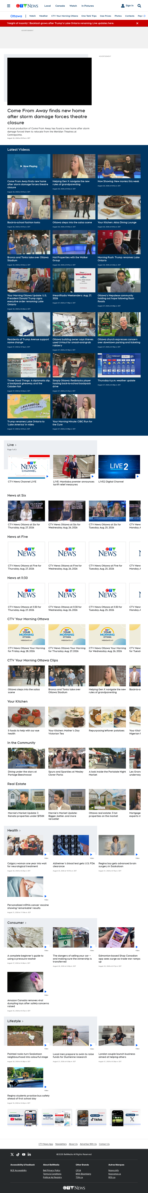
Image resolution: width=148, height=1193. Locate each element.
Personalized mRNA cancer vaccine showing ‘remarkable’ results (28, 906)
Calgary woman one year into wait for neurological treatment (27, 865)
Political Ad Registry (52, 1177)
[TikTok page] (18, 1154)
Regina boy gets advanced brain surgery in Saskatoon (117, 865)
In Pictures (88, 5)
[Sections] (9, 6)
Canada (60, 5)
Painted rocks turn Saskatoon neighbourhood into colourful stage (27, 1055)
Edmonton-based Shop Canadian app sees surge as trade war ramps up (119, 958)
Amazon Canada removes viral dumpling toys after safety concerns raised (28, 1003)
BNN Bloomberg (83, 1174)
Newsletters (61, 1144)
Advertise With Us (88, 1144)
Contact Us (104, 1144)
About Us (73, 1144)
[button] (28, 173)
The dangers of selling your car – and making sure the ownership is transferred (72, 958)
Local (47, 5)
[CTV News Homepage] (27, 6)
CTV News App (46, 1144)
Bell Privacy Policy (51, 1170)
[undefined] (26, 515)
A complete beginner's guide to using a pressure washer (25, 957)
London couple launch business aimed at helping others (117, 1055)
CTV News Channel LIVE (22, 481)
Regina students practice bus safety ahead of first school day (28, 1097)
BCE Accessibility (18, 1170)
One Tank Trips (89, 16)
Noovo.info (113, 1170)
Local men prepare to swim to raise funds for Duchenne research (73, 1056)
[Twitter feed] (12, 1154)
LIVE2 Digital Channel (111, 481)
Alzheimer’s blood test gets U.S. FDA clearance (74, 865)
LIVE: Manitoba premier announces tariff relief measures (73, 483)
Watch (73, 5)
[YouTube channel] (23, 1154)
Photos (118, 16)
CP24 (78, 1170)
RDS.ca (111, 1177)
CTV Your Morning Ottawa (64, 16)
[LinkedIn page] (29, 1154)
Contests (129, 16)
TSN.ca (79, 1177)
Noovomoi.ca (114, 1174)
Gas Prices (105, 16)
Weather (43, 16)
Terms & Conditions (52, 1174)
